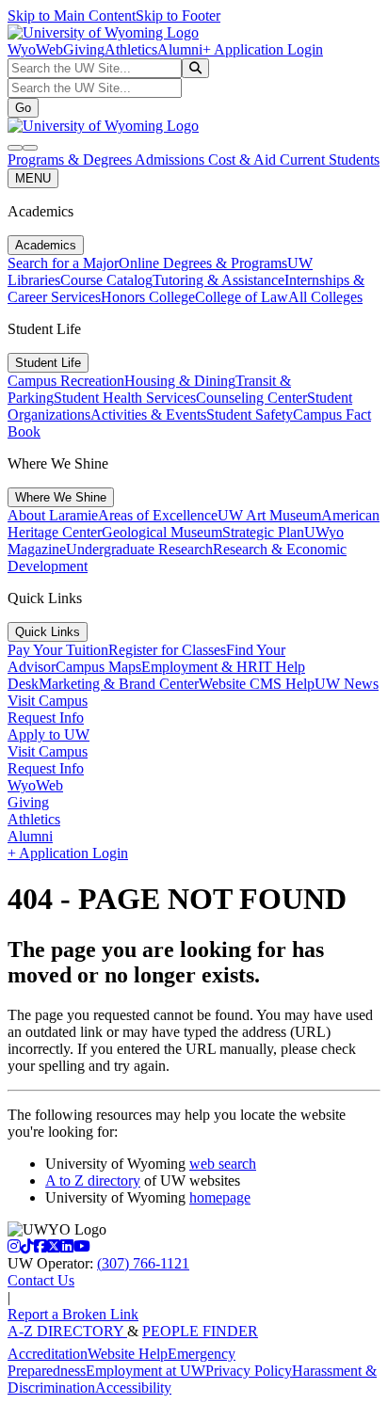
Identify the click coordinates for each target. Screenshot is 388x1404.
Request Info (46, 718)
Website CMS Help (257, 684)
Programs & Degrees (71, 160)
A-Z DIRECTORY (67, 1331)
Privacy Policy (248, 1371)
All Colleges (325, 297)
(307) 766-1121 (143, 1263)
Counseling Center (251, 398)
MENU (33, 178)
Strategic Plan (263, 532)
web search (222, 1164)
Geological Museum (162, 532)
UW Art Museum (269, 515)
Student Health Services (125, 398)
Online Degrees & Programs (203, 263)
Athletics (131, 49)
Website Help (128, 1354)
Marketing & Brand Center (119, 684)
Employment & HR (199, 667)
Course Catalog (106, 280)
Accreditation (48, 1354)
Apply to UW (48, 734)
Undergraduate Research (139, 549)
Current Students (330, 160)
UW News (347, 684)
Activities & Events (148, 415)
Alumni (179, 49)
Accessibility (133, 1388)
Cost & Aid (244, 160)
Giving (84, 49)
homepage (220, 1197)
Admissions (171, 160)
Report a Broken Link (73, 1314)
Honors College (148, 297)
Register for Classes (167, 650)
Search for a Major (63, 263)
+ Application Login (262, 49)
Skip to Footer (178, 16)
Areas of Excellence (158, 515)
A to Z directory (92, 1181)
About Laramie (53, 515)
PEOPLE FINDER (200, 1331)
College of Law (241, 297)
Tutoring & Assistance (218, 280)
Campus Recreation (66, 381)
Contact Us (41, 1280)
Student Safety (249, 415)
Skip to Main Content (72, 16)
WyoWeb (35, 49)
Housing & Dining (179, 381)
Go (23, 108)
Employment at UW (145, 1371)
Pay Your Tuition (58, 650)
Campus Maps (98, 667)
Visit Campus (48, 701)
